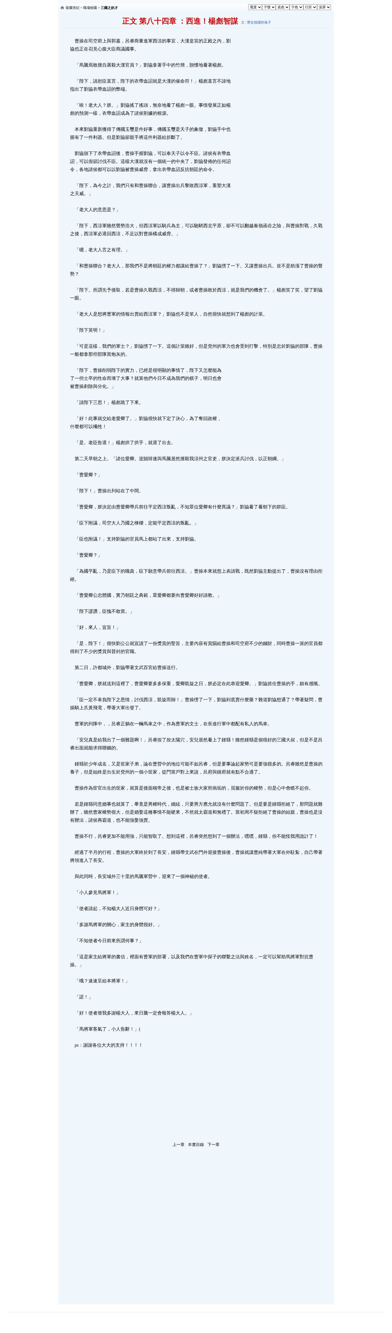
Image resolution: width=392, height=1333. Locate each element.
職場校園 (90, 8)
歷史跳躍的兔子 (259, 22)
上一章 (178, 1144)
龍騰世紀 (72, 8)
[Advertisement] (275, 123)
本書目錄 (196, 1144)
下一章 (213, 1144)
